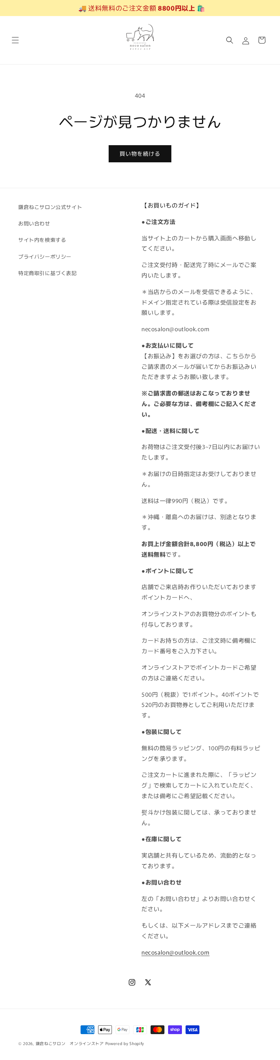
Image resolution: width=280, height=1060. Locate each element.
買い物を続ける (140, 153)
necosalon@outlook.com (175, 952)
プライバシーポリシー (44, 256)
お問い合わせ (34, 223)
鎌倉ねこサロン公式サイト (50, 206)
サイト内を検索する (42, 239)
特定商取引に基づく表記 (47, 272)
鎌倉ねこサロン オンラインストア (70, 1043)
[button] (15, 40)
